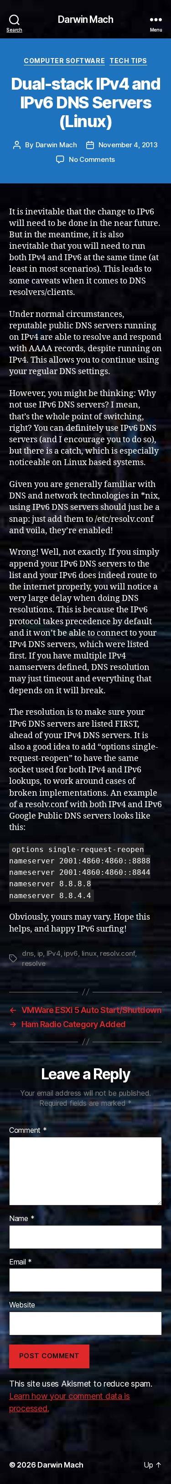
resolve (34, 963)
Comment (28, 1130)
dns (28, 953)
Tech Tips (128, 60)
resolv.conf (117, 953)
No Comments (92, 159)
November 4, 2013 (128, 144)
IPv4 (54, 953)
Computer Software (64, 60)
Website (22, 1305)
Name (21, 1219)
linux (89, 953)
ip (40, 953)
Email (20, 1262)
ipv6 (71, 953)
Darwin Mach (85, 19)
